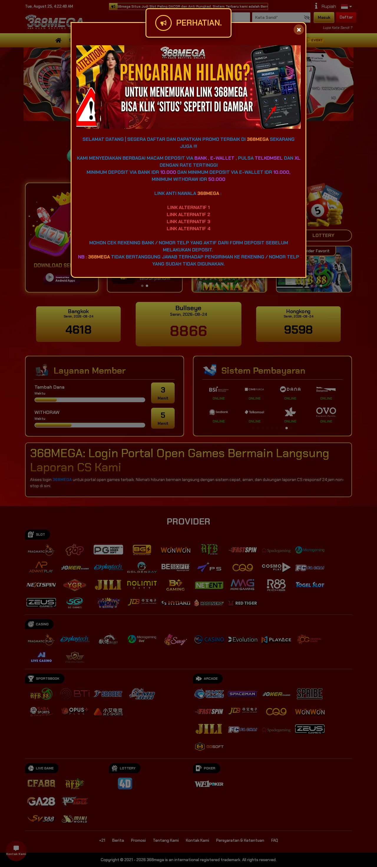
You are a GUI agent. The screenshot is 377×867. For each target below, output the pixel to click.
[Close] (299, 29)
